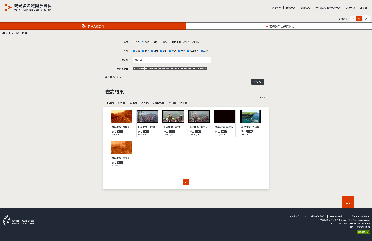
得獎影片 (194, 51)
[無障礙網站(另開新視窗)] (363, 231)
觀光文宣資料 (21, 33)
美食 (138, 51)
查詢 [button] (257, 82)
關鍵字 (125, 60)
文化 (165, 51)
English (363, 7)
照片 (187, 41)
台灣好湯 (140, 68)
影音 (147, 41)
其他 (205, 51)
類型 (126, 41)
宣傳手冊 (176, 41)
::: (287, 216)
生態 (183, 51)
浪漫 (147, 51)
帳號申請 (290, 7)
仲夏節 (177, 68)
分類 (126, 51)
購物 (156, 51)
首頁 (8, 33)
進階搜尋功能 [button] (112, 77)
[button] (353, 18)
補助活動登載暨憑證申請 (327, 7)
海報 (156, 41)
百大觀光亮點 (201, 68)
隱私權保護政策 (318, 216)
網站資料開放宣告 (338, 216)
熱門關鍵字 (123, 69)
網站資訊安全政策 (297, 216)
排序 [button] (262, 97)
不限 (138, 41)
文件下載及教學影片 (361, 216)
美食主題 (188, 68)
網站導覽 (276, 7)
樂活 (174, 51)
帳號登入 (305, 7)
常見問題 (350, 7)
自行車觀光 (152, 68)
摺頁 (165, 41)
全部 (110, 103)
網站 (196, 41)
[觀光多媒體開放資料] (28, 7)
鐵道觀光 (166, 68)
